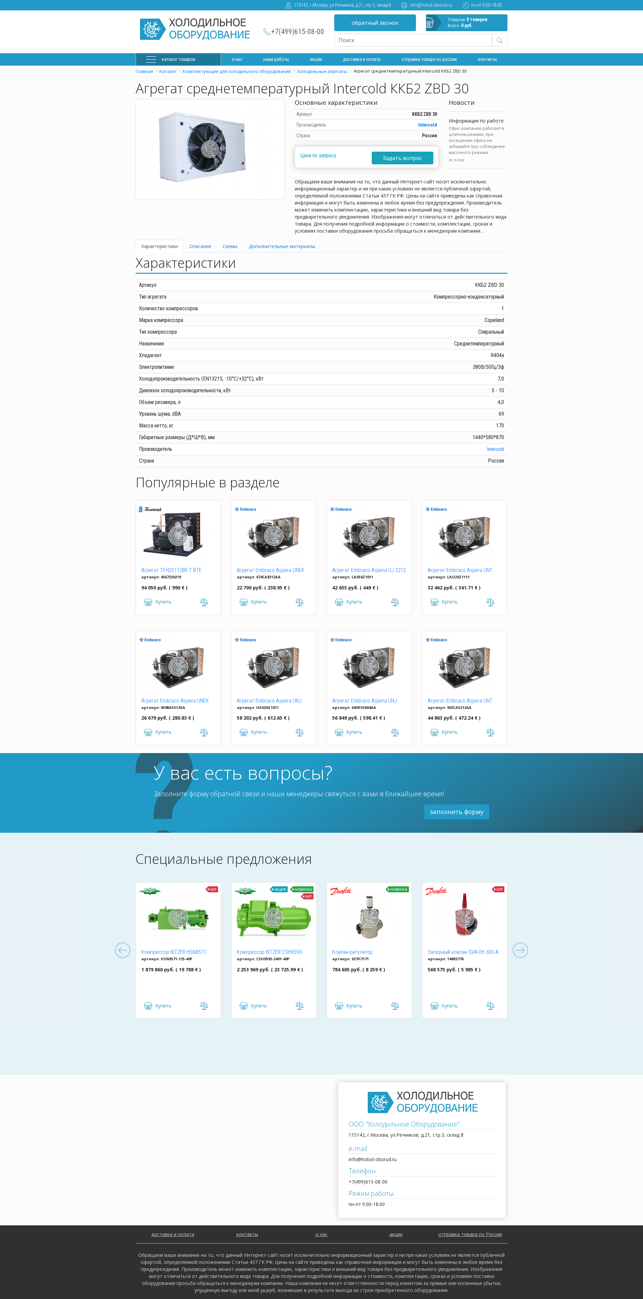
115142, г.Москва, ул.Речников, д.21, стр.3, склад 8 (342, 5)
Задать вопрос (402, 158)
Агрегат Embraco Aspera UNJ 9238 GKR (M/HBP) (364, 701)
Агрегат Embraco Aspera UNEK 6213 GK (175, 701)
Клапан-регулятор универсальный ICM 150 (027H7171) (359, 952)
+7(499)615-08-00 (297, 31)
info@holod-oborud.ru (431, 5)
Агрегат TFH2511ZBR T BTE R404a (171, 570)
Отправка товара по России (429, 59)
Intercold (427, 125)
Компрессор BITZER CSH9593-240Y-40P (270, 952)
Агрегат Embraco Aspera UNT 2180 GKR (460, 570)
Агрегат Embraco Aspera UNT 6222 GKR (460, 701)
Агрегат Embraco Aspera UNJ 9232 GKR (269, 701)
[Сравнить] (204, 1006)
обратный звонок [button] (375, 22)
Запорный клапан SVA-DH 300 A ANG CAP (463, 952)
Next (520, 950)
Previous (123, 950)
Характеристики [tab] (159, 246)
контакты (247, 1234)
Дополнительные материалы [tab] (282, 246)
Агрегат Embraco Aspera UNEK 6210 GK (270, 570)
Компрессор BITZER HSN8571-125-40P (174, 952)
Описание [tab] (200, 246)
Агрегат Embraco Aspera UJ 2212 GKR (369, 570)
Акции (316, 59)
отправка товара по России (470, 1234)
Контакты (487, 59)
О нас (237, 59)
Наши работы (276, 59)
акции (396, 1234)
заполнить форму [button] (457, 812)
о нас (321, 1234)
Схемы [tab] (230, 246)
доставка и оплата (361, 59)
